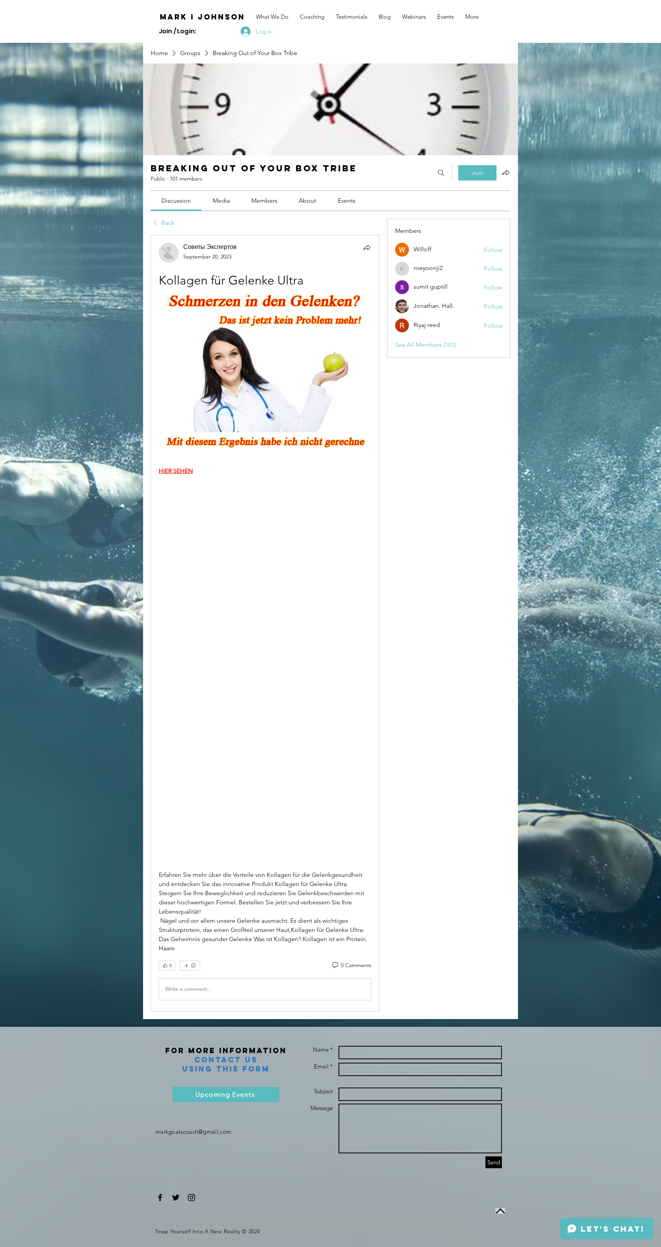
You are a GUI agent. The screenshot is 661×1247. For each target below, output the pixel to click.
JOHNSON (221, 16)
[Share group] (505, 172)
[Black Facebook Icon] (160, 1197)
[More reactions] (190, 966)
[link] (176, 200)
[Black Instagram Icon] (191, 1197)
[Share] (366, 247)
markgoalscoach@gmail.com (193, 1131)
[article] (265, 623)
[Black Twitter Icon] (176, 1197)
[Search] (441, 172)
